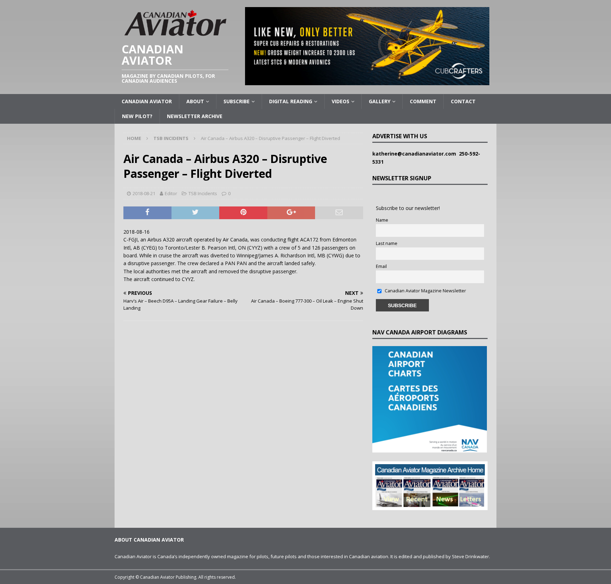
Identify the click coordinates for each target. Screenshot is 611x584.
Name (382, 220)
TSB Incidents (202, 193)
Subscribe (236, 101)
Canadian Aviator (147, 101)
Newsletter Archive (194, 116)
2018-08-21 (144, 193)
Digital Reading (290, 101)
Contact (463, 101)
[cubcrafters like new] (367, 81)
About (195, 101)
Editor (171, 193)
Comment (423, 101)
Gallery (379, 101)
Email (381, 266)
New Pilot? (137, 116)
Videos (340, 101)
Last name (386, 243)
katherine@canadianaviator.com (415, 153)
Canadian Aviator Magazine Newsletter (425, 291)
